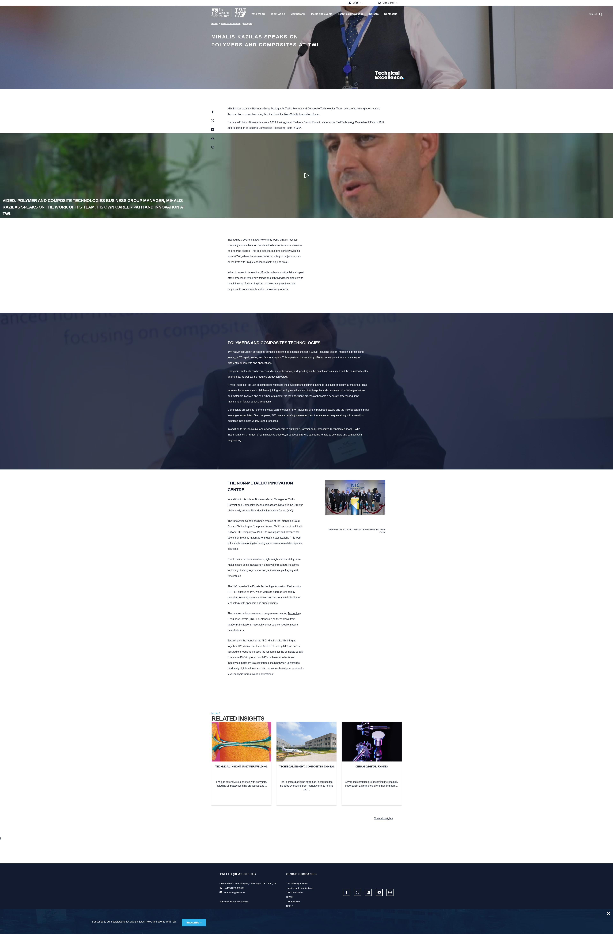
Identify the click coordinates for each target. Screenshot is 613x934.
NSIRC (289, 906)
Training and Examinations (299, 888)
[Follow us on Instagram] (390, 892)
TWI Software (293, 901)
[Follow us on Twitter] (357, 892)
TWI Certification (294, 892)
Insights (247, 23)
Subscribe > (193, 922)
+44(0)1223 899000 (234, 888)
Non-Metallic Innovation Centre (301, 114)
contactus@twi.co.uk (234, 892)
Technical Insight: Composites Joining (306, 766)
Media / (215, 713)
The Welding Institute (297, 883)
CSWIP (289, 897)
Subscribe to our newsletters (233, 901)
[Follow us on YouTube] (379, 892)
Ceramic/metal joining (372, 766)
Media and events (230, 23)
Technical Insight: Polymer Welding (241, 766)
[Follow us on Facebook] (346, 892)
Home (214, 23)
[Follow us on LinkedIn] (368, 892)
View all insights (383, 818)
